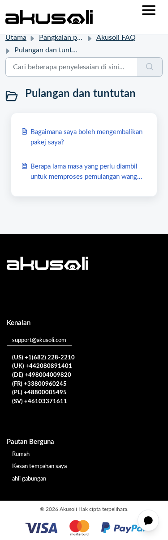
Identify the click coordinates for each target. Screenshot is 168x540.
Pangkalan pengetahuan (76, 37)
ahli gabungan (29, 479)
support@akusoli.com (39, 340)
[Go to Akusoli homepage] (49, 17)
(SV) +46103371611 (39, 402)
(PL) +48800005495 (39, 393)
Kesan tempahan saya (39, 466)
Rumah (21, 454)
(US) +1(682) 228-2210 (43, 358)
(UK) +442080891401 (42, 366)
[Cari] (150, 67)
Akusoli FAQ (116, 37)
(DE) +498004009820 (41, 375)
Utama (15, 37)
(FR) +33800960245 (39, 384)
